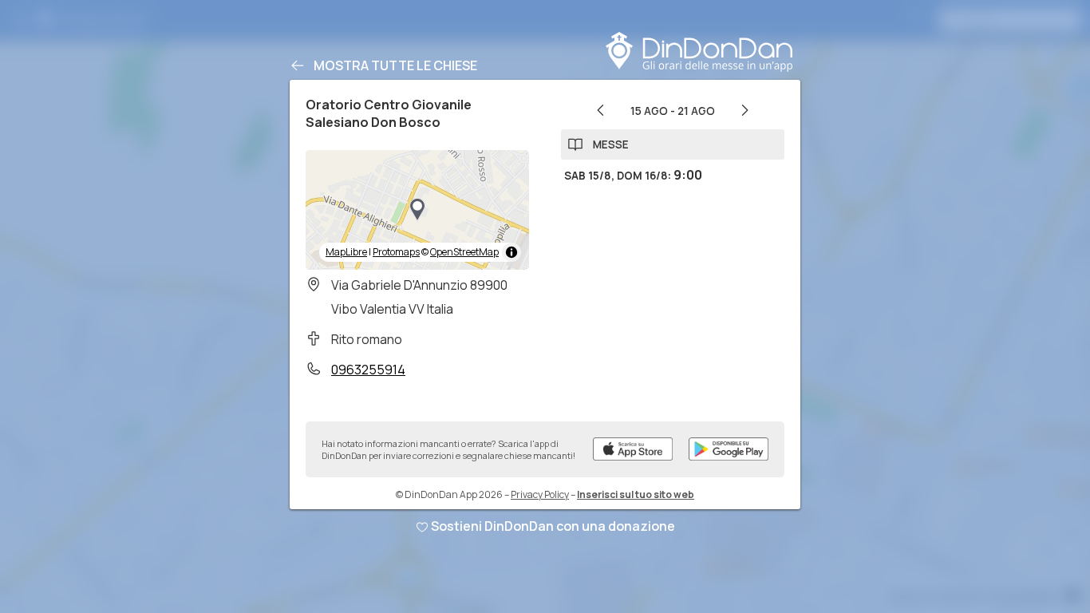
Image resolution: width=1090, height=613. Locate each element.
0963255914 (368, 369)
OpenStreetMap (464, 252)
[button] (417, 210)
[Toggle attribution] (511, 252)
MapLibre (346, 252)
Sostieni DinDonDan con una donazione (553, 526)
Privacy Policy (540, 494)
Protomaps (396, 252)
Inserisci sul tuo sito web (635, 494)
